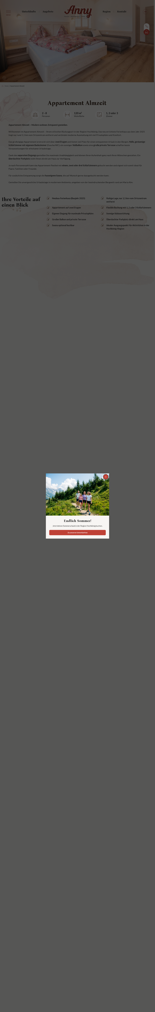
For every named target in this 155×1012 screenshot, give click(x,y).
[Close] (105, 476)
